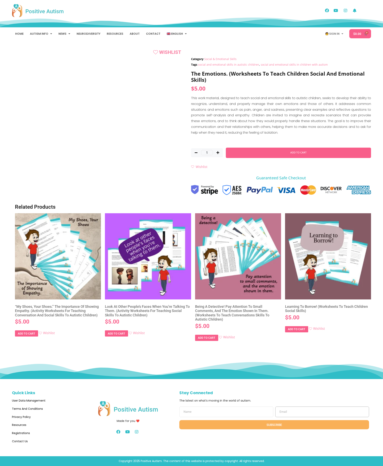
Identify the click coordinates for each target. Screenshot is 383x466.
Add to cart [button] (26, 333)
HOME (19, 34)
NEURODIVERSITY (88, 34)
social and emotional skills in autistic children (228, 64)
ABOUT (135, 34)
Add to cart (298, 152)
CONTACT (153, 34)
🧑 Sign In (332, 34)
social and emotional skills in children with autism (294, 64)
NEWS (62, 34)
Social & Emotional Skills (220, 59)
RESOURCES (115, 34)
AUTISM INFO (39, 34)
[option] (28, 72)
